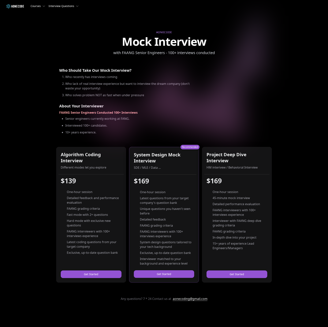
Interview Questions (61, 6)
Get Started (91, 274)
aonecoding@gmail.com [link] (190, 299)
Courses (36, 6)
